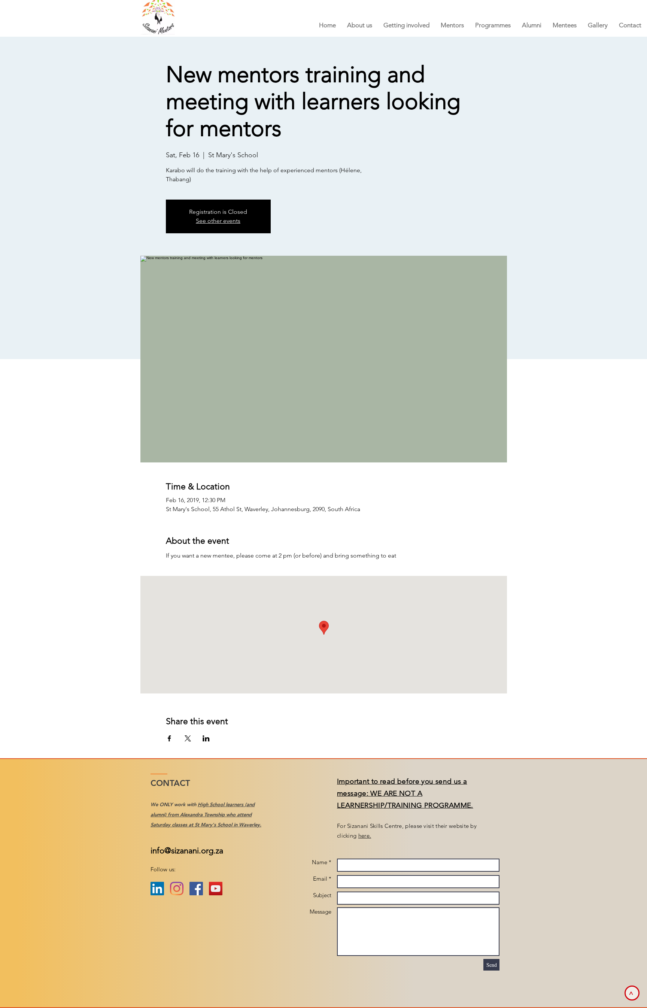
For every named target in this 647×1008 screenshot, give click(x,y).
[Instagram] (176, 888)
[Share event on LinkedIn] (206, 738)
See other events (218, 220)
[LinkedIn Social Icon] (157, 888)
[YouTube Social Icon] (215, 888)
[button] (452, 25)
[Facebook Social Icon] (196, 888)
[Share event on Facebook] (169, 738)
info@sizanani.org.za (187, 850)
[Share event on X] (187, 738)
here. (364, 835)
